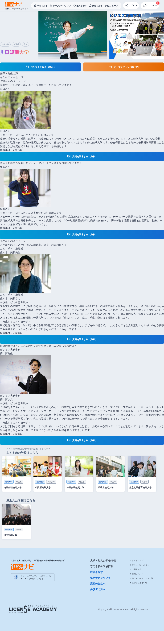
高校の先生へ (98, 583)
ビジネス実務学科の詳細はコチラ (42, 212)
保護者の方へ (98, 589)
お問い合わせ (137, 574)
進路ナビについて (100, 577)
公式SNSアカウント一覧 (142, 578)
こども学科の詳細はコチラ (38, 134)
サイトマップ (137, 560)
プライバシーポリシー (141, 565)
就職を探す (96, 572)
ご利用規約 (136, 569)
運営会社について (139, 583)
